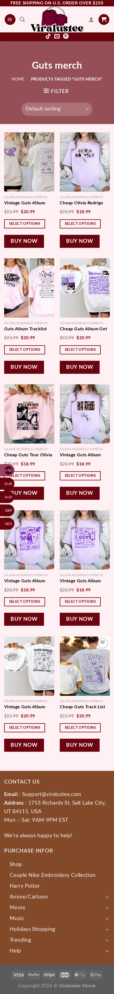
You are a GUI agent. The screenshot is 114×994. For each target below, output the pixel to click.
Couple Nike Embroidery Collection (53, 875)
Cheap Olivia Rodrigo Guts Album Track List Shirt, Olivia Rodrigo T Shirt (82, 203)
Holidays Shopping (32, 929)
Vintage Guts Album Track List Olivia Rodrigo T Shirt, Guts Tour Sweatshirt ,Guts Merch (29, 581)
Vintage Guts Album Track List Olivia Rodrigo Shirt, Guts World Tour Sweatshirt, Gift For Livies (29, 707)
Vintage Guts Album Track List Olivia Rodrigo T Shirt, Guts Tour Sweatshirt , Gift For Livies (85, 581)
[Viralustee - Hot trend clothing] (56, 19)
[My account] (91, 19)
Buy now (24, 241)
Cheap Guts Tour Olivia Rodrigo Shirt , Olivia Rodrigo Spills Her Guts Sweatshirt (28, 455)
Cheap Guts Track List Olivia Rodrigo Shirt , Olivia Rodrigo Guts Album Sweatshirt (82, 707)
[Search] (22, 19)
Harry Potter (25, 886)
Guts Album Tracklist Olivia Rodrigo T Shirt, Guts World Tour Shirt (27, 329)
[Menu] (10, 19)
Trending (20, 940)
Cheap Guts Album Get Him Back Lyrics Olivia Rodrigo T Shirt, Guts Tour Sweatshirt (83, 329)
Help (15, 951)
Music (17, 918)
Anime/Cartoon (29, 897)
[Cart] (104, 19)
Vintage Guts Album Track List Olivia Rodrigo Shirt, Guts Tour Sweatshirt (85, 455)
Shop (16, 864)
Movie (17, 907)
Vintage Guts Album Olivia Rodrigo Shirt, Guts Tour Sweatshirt (26, 203)
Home (18, 79)
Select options (24, 224)
